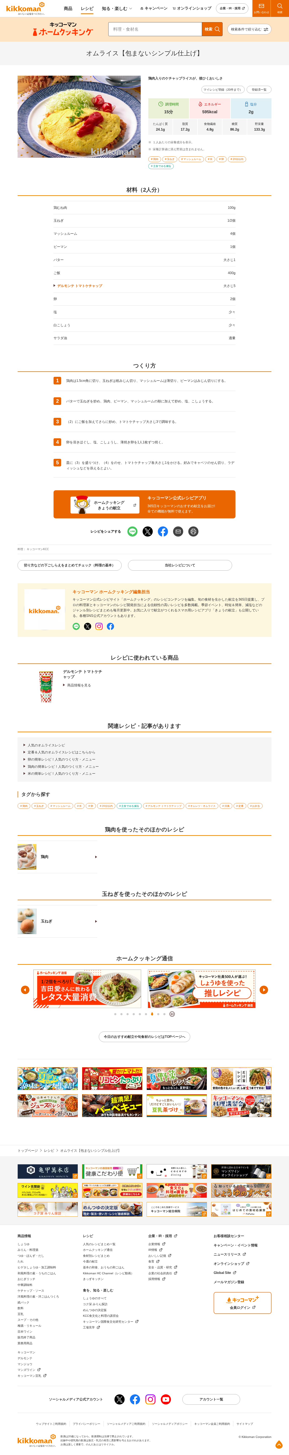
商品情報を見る (79, 685)
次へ (264, 990)
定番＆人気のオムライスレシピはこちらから (61, 752)
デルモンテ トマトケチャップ (79, 286)
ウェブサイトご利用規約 (51, 1423)
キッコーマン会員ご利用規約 (212, 1423)
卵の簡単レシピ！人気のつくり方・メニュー (61, 759)
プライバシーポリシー (86, 1423)
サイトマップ (245, 1423)
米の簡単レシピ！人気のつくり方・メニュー (61, 773)
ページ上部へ (279, 1444)
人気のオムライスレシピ (46, 745)
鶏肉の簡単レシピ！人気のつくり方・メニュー (63, 766)
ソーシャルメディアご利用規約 (126, 1423)
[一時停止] (172, 1014)
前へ (25, 990)
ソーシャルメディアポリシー (170, 1423)
